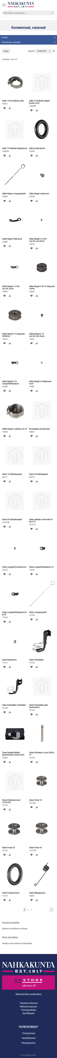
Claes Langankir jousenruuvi (14, 567)
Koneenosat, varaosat (11, 42)
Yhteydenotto (28, 1043)
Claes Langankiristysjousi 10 (41, 567)
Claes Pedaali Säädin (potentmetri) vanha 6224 (13, 753)
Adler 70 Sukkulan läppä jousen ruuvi (39, 102)
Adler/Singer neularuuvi (39, 193)
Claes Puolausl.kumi (10, 893)
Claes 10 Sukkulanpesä (12, 474)
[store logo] (21, 4)
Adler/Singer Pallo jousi (12, 239)
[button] (4, 108)
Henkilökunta (28, 1038)
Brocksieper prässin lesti (39, 429)
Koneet (5, 37)
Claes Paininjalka (36, 660)
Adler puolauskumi (37, 148)
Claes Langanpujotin (38, 612)
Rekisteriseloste (28, 1006)
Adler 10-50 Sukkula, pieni (13, 101)
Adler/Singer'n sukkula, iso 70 (14, 429)
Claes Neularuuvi (9, 660)
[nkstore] (28, 982)
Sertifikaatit (29, 1013)
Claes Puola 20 (8, 847)
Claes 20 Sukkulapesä (38, 474)
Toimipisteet (28, 1033)
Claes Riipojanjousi (37, 893)
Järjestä (31, 51)
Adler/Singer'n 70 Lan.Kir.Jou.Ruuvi (36, 335)
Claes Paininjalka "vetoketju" (14, 705)
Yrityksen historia (29, 1003)
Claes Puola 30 (35, 847)
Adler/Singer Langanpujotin (14, 193)
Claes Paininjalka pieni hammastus (38, 706)
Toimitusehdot (28, 1010)
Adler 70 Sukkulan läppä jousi (14, 148)
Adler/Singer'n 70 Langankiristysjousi (10, 382)
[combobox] (28, 13)
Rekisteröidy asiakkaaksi (29, 994)
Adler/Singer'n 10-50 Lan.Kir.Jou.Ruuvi (37, 240)
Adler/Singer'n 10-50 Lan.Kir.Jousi (11, 287)
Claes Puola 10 (35, 800)
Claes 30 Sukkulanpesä (12, 519)
